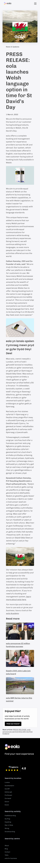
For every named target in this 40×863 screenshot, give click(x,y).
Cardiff (7, 789)
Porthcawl (8, 795)
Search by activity (13, 811)
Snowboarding (10, 831)
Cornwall (8, 798)
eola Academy (12, 613)
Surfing (7, 819)
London (7, 782)
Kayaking (8, 822)
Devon (7, 802)
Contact (7, 852)
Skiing (7, 828)
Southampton (9, 786)
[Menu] (35, 3)
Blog (6, 849)
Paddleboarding (10, 816)
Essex (7, 805)
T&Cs (6, 855)
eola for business (11, 858)
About (7, 845)
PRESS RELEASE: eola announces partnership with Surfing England (17, 732)
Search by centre (12, 838)
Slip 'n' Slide (9, 825)
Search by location (13, 778)
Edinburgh (8, 792)
